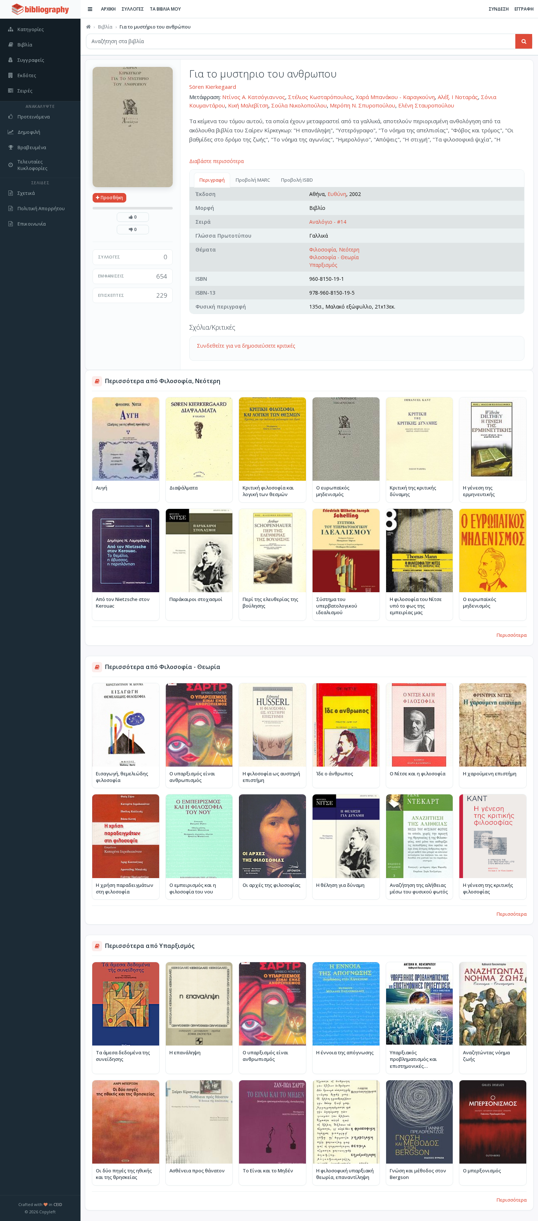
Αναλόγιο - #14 (327, 221)
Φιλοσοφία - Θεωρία (334, 257)
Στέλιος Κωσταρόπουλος (320, 97)
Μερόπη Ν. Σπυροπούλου (362, 105)
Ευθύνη (337, 193)
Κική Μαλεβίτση (248, 105)
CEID (57, 1204)
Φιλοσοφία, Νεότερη (334, 249)
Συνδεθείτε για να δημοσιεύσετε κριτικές (246, 345)
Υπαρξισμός (323, 264)
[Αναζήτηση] (523, 41)
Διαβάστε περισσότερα (216, 161)
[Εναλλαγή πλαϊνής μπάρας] (90, 9)
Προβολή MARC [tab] (253, 180)
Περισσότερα (512, 635)
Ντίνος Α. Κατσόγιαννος (253, 97)
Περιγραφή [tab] (212, 180)
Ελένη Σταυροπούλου (426, 105)
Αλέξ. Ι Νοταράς (458, 97)
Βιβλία (105, 26)
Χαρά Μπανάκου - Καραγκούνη (395, 97)
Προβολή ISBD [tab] (297, 180)
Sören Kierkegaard (212, 86)
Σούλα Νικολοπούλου (299, 105)
